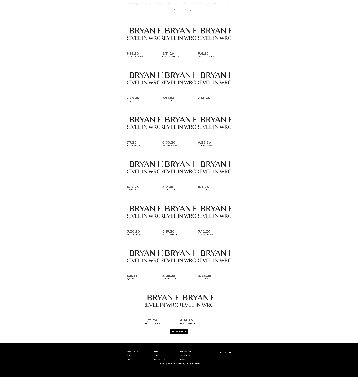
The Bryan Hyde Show (133, 352)
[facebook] (216, 352)
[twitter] (225, 352)
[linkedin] (220, 352)
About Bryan (157, 352)
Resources (129, 359)
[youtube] (230, 352)
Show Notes (130, 355)
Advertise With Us (185, 355)
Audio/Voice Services (159, 359)
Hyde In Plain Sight (185, 352)
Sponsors (182, 359)
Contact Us (156, 355)
